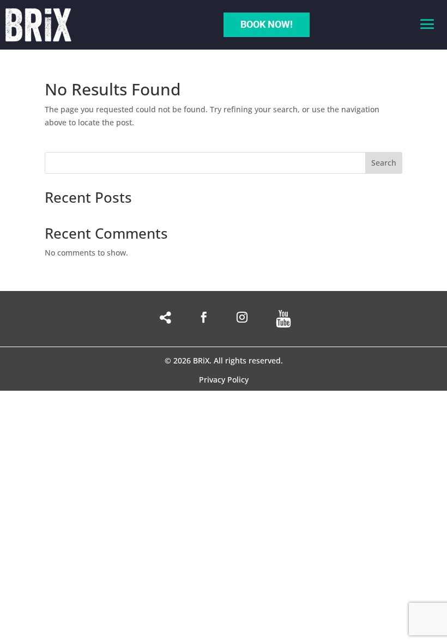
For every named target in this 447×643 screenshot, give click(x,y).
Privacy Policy (224, 380)
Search (383, 162)
